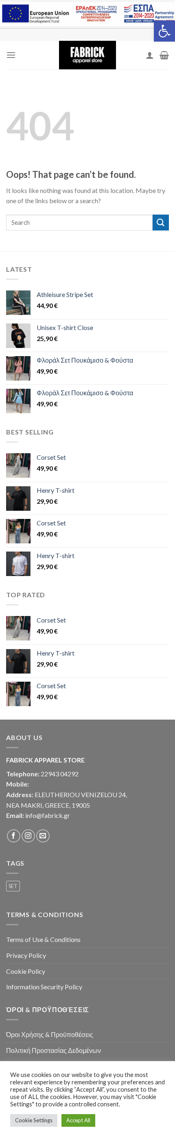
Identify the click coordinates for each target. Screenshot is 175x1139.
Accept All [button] (78, 1120)
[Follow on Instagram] (28, 836)
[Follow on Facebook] (13, 836)
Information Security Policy (44, 987)
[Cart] (164, 55)
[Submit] (161, 222)
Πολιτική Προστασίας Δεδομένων (53, 1050)
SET (13, 886)
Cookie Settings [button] (33, 1120)
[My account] (150, 55)
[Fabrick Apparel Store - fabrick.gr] (87, 55)
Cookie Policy (25, 971)
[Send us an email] (43, 836)
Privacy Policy (26, 955)
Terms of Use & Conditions (43, 939)
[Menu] (11, 55)
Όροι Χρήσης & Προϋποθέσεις (49, 1034)
